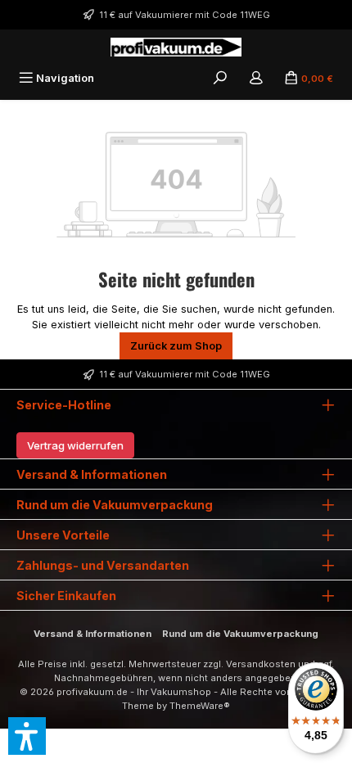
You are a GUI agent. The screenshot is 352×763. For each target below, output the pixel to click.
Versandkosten (261, 664)
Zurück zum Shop (176, 346)
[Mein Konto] (256, 78)
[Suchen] (220, 78)
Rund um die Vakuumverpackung (240, 633)
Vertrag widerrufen (75, 445)
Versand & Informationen (92, 633)
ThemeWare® (199, 705)
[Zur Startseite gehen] (176, 47)
